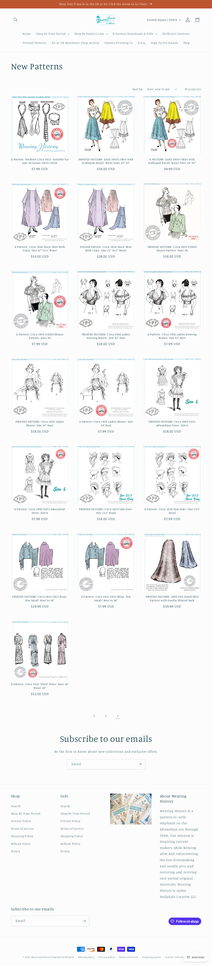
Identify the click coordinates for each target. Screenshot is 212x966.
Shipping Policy (22, 836)
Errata (15, 851)
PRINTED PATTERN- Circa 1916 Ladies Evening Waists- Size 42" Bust (106, 336)
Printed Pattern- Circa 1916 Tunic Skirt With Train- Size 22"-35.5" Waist (106, 248)
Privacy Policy (21, 821)
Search (16, 806)
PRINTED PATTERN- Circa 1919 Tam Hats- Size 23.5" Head (106, 510)
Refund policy (86, 957)
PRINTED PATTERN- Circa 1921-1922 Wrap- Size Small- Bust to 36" (39, 598)
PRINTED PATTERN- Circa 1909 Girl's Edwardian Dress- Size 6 (172, 423)
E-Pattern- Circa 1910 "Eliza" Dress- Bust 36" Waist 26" (40, 685)
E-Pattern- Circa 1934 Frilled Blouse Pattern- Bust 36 (39, 336)
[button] (15, 20)
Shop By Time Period (26, 813)
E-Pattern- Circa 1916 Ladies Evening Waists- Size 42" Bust (172, 336)
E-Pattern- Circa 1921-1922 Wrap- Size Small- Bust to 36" (106, 598)
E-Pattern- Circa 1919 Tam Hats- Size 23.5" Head (172, 510)
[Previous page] (94, 715)
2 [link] (118, 716)
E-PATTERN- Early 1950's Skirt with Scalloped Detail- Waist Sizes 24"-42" (172, 161)
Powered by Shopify (62, 957)
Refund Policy (21, 843)
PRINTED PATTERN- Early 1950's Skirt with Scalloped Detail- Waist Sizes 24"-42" (105, 161)
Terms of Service (22, 828)
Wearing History (40, 957)
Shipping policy (151, 957)
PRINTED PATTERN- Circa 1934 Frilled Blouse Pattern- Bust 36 (172, 248)
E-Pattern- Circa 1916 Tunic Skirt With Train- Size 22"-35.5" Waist (40, 248)
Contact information (177, 957)
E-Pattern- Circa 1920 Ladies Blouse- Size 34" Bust (106, 423)
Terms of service (128, 957)
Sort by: (137, 89)
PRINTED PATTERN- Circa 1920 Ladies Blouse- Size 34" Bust (40, 423)
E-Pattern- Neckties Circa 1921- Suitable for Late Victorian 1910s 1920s (40, 161)
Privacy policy (106, 957)
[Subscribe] (140, 764)
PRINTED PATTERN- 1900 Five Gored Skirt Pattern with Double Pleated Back (172, 598)
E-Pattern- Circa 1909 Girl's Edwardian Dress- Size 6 (39, 510)
